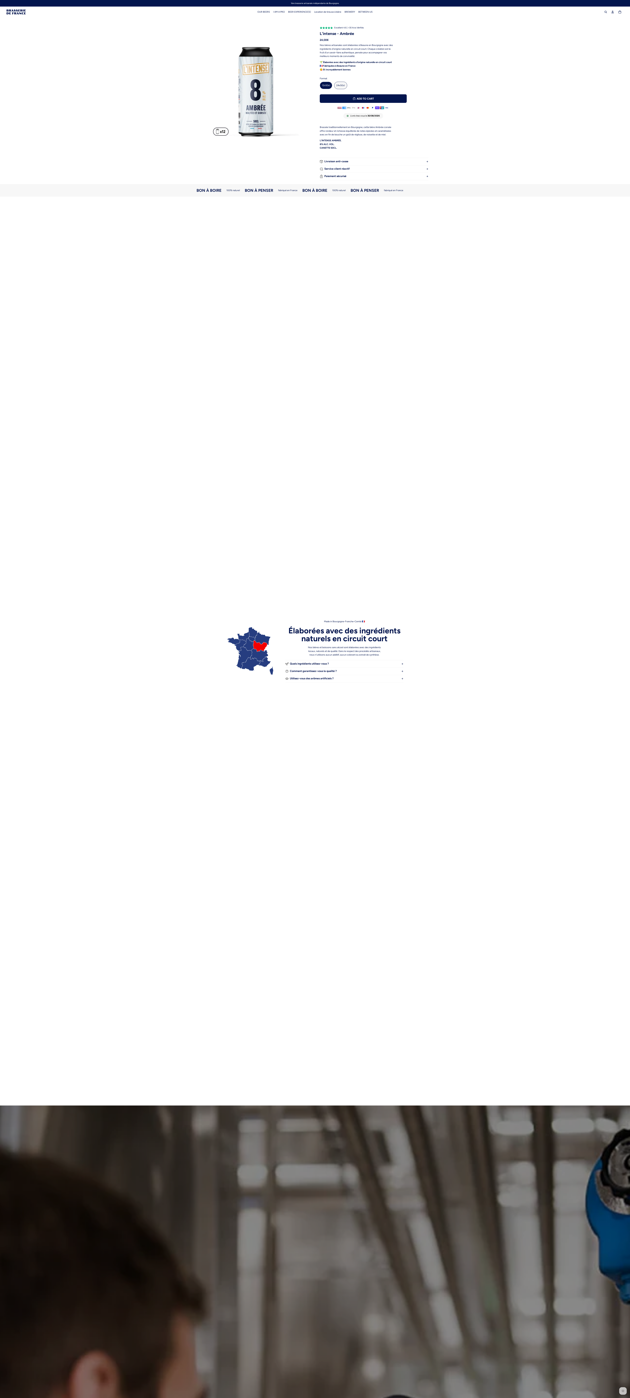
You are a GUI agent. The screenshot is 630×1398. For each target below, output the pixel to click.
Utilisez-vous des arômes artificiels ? (312, 678)
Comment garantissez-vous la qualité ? (313, 671)
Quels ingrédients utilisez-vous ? (309, 663)
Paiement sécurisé (335, 176)
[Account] (612, 12)
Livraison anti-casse (336, 161)
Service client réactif (337, 168)
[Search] (605, 12)
